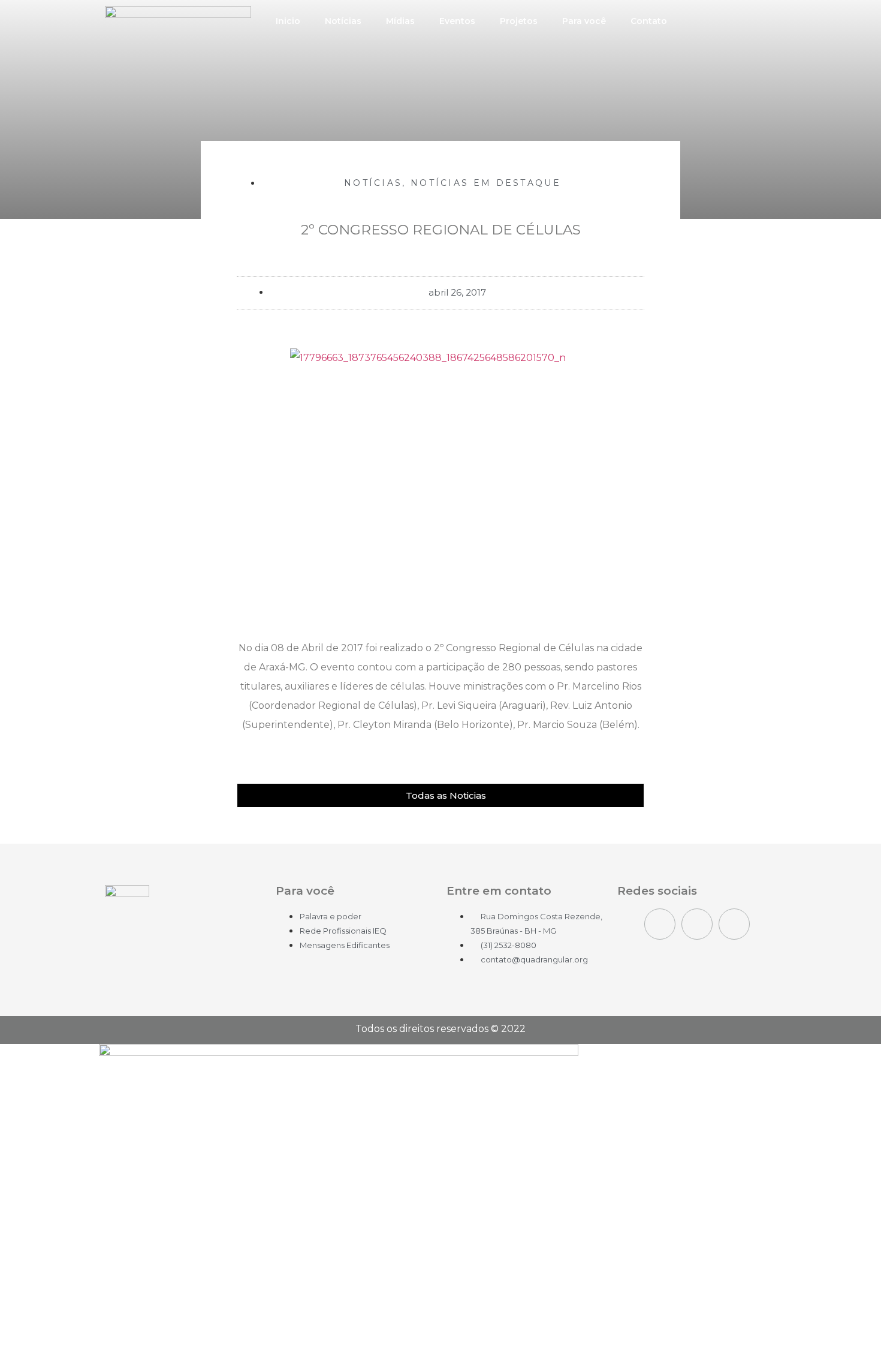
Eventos (457, 21)
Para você (584, 21)
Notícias (343, 21)
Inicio (288, 21)
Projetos (519, 21)
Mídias (400, 21)
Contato (648, 21)
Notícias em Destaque (486, 182)
